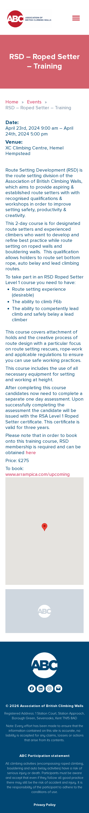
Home (11, 102)
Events (34, 102)
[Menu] (79, 18)
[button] (44, 527)
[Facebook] (32, 688)
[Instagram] (49, 688)
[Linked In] (40, 688)
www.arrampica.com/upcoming (37, 474)
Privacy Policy (45, 805)
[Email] (58, 688)
